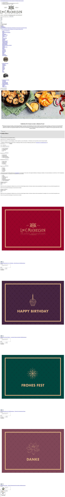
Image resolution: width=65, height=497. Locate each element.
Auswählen (2, 269)
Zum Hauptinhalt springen (4, 0)
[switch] (3, 493)
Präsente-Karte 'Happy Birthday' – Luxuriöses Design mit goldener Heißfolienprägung (13, 337)
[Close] (1, 184)
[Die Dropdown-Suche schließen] (12, 16)
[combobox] (4, 16)
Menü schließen (4, 24)
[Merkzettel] (1, 21)
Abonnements (18, 27)
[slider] (32, 493)
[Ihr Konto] (1, 22)
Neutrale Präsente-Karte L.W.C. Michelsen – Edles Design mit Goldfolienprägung (12, 263)
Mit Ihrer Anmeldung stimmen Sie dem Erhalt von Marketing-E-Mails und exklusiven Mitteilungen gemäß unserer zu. (25, 142)
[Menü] (1, 18)
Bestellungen (14, 27)
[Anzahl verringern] (1, 268)
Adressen (10, 27)
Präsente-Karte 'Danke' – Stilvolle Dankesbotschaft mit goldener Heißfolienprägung (13, 485)
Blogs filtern (3, 131)
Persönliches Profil (6, 27)
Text (1, 267)
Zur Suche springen (11, 0)
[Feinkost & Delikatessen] (5, 62)
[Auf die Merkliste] (2, 262)
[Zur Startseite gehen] (11, 15)
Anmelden (2, 26)
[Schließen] (0, 496)
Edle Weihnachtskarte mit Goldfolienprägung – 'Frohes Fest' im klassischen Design (12, 411)
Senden (11, 143)
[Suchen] (10, 16)
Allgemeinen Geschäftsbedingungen (41, 142)
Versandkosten (17, 172)
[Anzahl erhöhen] (6, 268)
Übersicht (1, 27)
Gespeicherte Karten (24, 27)
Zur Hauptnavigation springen (19, 0)
